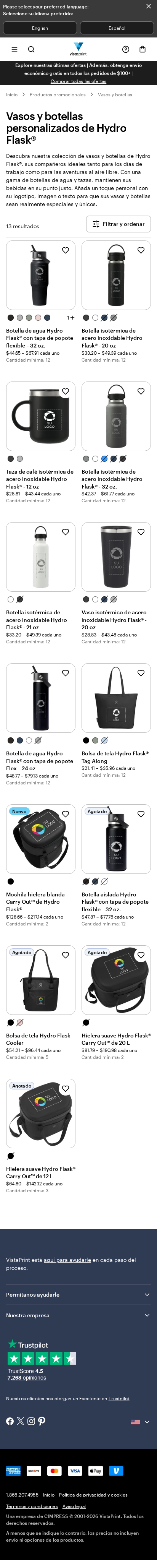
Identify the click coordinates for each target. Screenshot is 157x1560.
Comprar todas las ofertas (79, 81)
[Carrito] (142, 49)
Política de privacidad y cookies (93, 1494)
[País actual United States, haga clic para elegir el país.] (141, 1422)
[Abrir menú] (14, 49)
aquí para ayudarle (67, 1259)
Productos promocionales (57, 94)
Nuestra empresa (28, 1315)
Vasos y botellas (115, 94)
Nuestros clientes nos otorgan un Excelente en (68, 1398)
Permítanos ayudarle (32, 1294)
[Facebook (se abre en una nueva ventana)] (10, 1422)
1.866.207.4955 (22, 1494)
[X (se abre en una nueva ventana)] (20, 1422)
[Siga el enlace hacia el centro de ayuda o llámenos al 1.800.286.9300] (125, 49)
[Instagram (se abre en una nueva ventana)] (31, 1422)
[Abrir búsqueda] (31, 49)
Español (117, 28)
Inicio (12, 94)
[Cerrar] (148, 6)
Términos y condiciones (32, 1506)
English (40, 28)
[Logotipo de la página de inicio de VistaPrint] (79, 49)
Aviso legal (74, 1506)
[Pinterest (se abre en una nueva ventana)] (42, 1422)
